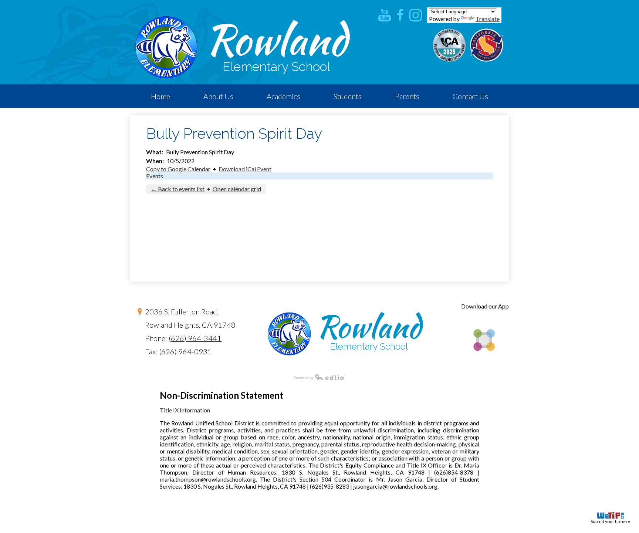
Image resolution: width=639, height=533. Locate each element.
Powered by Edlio (319, 377)
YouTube (384, 15)
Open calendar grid (237, 188)
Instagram (415, 15)
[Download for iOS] (483, 363)
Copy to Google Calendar (178, 168)
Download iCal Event (245, 168)
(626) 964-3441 (195, 338)
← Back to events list (177, 188)
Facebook (400, 15)
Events (154, 175)
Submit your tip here (610, 521)
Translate (488, 18)
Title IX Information (185, 410)
